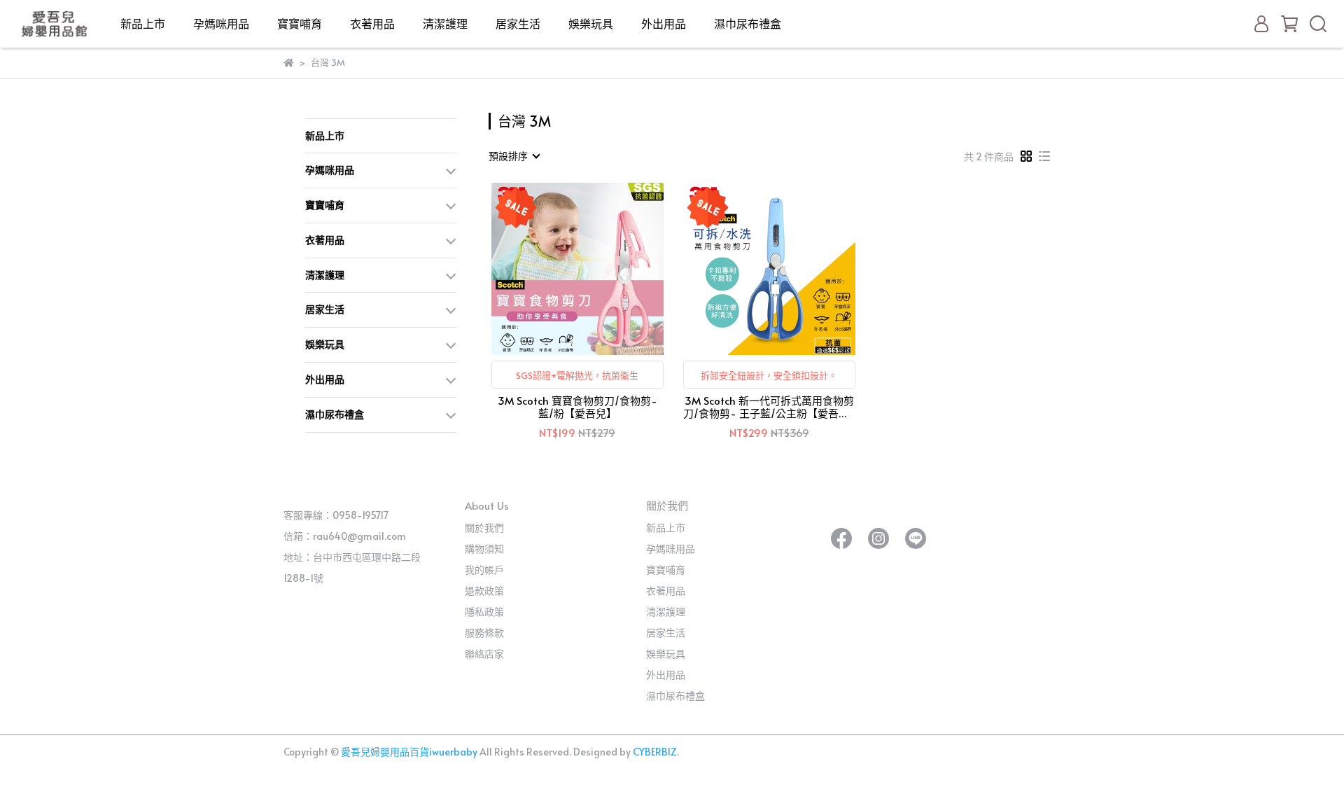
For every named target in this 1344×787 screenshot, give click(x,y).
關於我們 (484, 527)
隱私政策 (484, 611)
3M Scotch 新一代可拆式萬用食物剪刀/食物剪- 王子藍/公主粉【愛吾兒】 (769, 406)
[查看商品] (557, 268)
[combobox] (514, 156)
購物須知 (484, 548)
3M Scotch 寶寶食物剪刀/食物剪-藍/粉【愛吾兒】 (577, 406)
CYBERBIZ (655, 751)
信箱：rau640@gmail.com (345, 536)
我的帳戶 (484, 569)
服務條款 (484, 632)
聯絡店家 (484, 653)
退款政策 (484, 590)
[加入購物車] (597, 268)
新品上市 (142, 23)
